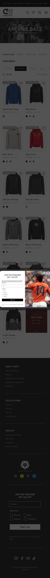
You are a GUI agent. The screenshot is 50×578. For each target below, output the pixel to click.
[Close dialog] (48, 272)
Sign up (12, 300)
